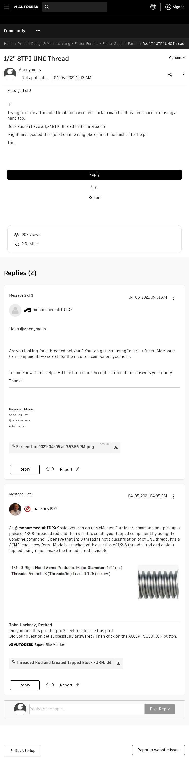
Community (14, 30)
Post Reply (160, 709)
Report (94, 197)
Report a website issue (158, 750)
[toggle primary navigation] (9, 7)
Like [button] (91, 187)
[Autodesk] (27, 7)
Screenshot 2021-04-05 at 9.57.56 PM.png (55, 447)
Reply (94, 174)
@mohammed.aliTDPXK (37, 528)
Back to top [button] (25, 750)
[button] (183, 74)
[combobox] (74, 7)
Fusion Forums (86, 43)
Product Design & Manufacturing (44, 43)
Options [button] (175, 57)
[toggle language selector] (153, 7)
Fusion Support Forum (120, 43)
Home (8, 43)
